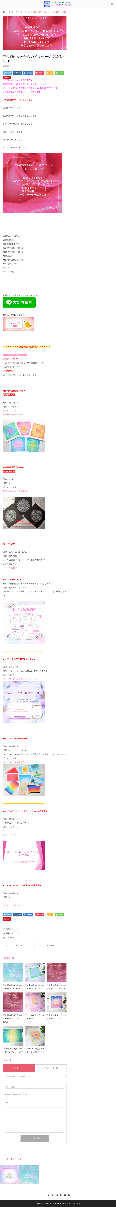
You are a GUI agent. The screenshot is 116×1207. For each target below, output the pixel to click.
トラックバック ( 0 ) (51, 1068)
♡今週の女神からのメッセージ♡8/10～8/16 (13, 987)
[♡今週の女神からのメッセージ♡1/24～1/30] (13, 1036)
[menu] (112, 4)
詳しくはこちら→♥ (11, 835)
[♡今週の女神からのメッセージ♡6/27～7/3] (35, 972)
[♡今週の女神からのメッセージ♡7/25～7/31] (56, 1002)
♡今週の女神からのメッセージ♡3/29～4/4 (35, 1050)
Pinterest (60, 1195)
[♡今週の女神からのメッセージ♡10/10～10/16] (13, 1002)
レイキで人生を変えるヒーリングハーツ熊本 (63, 1203)
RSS (68, 1195)
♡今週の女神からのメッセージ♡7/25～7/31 (56, 1017)
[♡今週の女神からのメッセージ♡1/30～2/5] (56, 972)
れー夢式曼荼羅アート (13, 414)
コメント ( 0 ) (18, 1068)
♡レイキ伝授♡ (10, 568)
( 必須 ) (10, 1087)
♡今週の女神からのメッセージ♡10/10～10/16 (13, 1018)
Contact (64, 1195)
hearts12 (15, 929)
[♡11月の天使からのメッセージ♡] (35, 1002)
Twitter (48, 1195)
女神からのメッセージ (17, 12)
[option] (9, 1174)
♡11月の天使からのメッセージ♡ (35, 1017)
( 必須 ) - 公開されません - (17, 1094)
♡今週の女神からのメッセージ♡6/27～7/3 (35, 987)
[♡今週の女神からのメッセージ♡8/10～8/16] (13, 972)
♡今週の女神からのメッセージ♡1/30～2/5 (56, 987)
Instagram (56, 1195)
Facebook (52, 1195)
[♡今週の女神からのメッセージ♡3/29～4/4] (35, 1036)
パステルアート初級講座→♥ (15, 762)
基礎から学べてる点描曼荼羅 (16, 491)
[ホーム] (4, 12)
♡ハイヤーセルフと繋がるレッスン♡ (19, 679)
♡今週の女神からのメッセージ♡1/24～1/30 (13, 1050)
